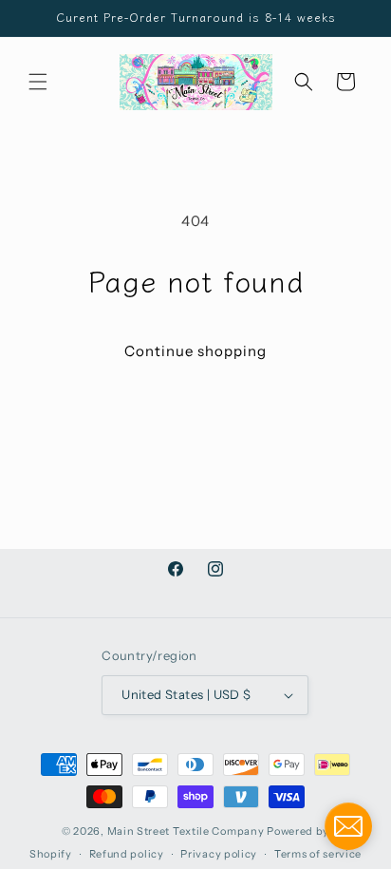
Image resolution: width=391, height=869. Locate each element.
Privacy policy (218, 853)
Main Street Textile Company (186, 831)
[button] (38, 82)
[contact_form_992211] (348, 826)
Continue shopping (195, 351)
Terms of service (318, 853)
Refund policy (126, 853)
